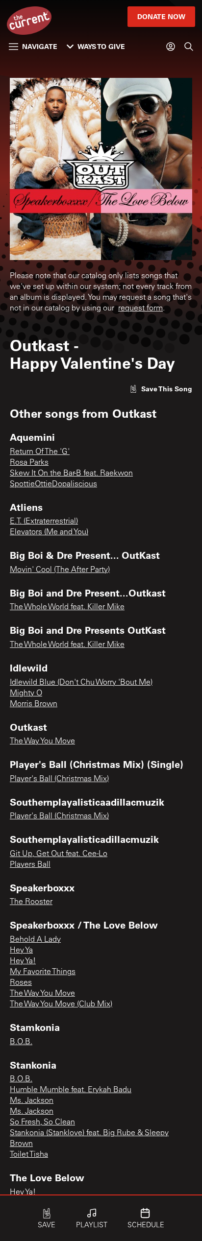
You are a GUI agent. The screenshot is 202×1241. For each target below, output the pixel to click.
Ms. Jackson (31, 1101)
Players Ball (30, 865)
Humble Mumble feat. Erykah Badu (70, 1090)
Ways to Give (101, 46)
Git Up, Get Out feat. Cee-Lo (58, 854)
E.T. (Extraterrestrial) (44, 521)
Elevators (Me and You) (49, 532)
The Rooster (31, 902)
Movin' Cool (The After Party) (60, 570)
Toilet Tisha (29, 1155)
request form (140, 308)
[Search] (188, 46)
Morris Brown (33, 704)
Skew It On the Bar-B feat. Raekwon (71, 473)
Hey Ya (21, 951)
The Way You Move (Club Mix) (61, 1004)
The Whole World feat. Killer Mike (67, 607)
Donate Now (161, 16)
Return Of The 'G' (40, 452)
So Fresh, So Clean (42, 1122)
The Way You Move (42, 741)
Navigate (39, 46)
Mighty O (26, 693)
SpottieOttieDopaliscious (53, 484)
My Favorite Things (43, 972)
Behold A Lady (35, 940)
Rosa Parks (29, 463)
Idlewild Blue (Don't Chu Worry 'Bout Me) (81, 683)
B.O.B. (21, 1042)
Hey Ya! (23, 961)
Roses (21, 983)
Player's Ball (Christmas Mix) (59, 779)
